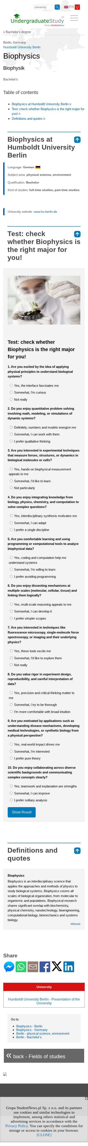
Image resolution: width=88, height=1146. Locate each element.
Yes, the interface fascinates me (36, 385)
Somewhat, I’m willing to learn (34, 569)
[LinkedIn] (68, 970)
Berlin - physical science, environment (42, 1033)
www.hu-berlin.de (45, 211)
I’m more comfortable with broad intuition (41, 712)
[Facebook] (45, 970)
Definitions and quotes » (28, 118)
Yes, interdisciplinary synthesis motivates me (45, 516)
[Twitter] (56, 969)
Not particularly (24, 488)
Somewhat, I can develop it (32, 611)
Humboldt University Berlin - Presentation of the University (44, 1001)
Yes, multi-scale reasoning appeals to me (42, 604)
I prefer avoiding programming (34, 576)
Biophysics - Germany (32, 1030)
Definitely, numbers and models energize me (44, 427)
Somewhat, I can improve (31, 793)
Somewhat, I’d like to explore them (37, 658)
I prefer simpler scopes (29, 618)
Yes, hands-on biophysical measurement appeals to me (40, 471)
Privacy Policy (16, 1126)
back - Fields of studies (35, 1054)
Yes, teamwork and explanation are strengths (45, 786)
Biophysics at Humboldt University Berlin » (41, 104)
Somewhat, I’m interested (31, 751)
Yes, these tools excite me (32, 651)
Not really (20, 399)
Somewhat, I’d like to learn (32, 481)
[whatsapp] (21, 970)
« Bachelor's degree (17, 32)
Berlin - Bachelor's (29, 1037)
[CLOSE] (44, 1135)
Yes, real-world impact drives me (36, 744)
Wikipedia (75, 924)
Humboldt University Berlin (21, 47)
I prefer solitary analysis (30, 800)
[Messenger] (9, 970)
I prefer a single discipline (31, 530)
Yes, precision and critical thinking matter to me (41, 695)
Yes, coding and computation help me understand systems (37, 560)
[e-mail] (33, 970)
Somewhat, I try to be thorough (35, 704)
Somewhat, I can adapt (29, 523)
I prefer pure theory (27, 758)
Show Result (21, 812)
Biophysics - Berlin (29, 1026)
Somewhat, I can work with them (36, 434)
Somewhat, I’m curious (29, 392)
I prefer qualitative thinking (31, 441)
